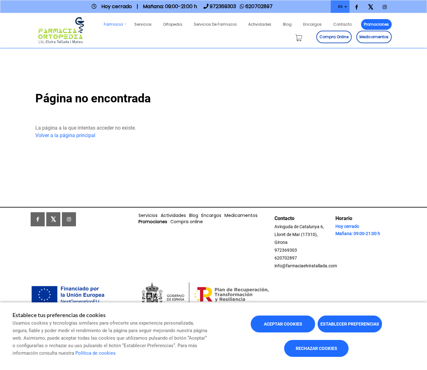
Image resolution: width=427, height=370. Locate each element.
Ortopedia (172, 24)
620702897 (285, 257)
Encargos (312, 24)
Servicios (143, 24)
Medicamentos (374, 36)
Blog (287, 24)
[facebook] (356, 7)
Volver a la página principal (65, 135)
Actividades (259, 24)
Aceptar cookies (283, 323)
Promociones (376, 24)
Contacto (342, 24)
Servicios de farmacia (215, 24)
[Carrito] (300, 36)
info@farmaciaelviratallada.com (305, 265)
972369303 (285, 250)
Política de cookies (95, 353)
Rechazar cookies (316, 348)
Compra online (334, 36)
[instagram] (385, 7)
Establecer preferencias (349, 323)
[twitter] (371, 7)
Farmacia (113, 24)
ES (340, 6)
